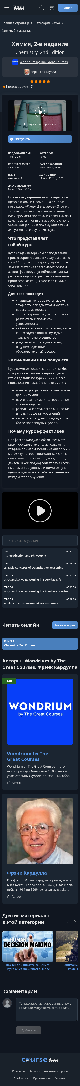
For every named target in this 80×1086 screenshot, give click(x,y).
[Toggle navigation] (6, 7)
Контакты (18, 1071)
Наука (42, 156)
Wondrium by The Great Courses (27, 756)
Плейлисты (21, 1078)
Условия (60, 1078)
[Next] (75, 921)
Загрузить (22, 139)
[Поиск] (42, 7)
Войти (67, 7)
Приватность (42, 1078)
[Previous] (67, 921)
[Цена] (51, 7)
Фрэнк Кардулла (27, 873)
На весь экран (65, 625)
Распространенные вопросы (49, 1071)
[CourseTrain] (18, 8)
